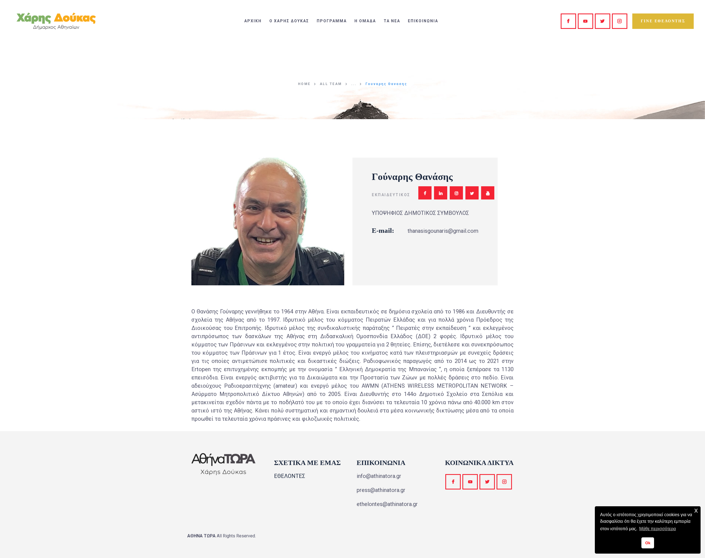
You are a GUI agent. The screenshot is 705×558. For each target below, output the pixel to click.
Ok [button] (647, 543)
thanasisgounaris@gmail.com (443, 231)
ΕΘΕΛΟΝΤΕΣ (289, 476)
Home (304, 84)
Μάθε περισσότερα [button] (657, 528)
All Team (331, 84)
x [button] (696, 510)
